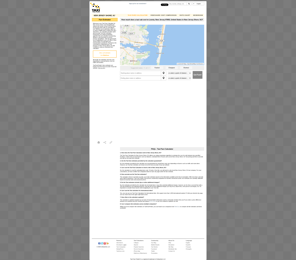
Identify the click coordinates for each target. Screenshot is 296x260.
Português (189, 249)
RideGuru (177, 206)
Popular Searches (139, 247)
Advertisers (119, 242)
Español (188, 245)
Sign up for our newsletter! (137, 3)
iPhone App (137, 251)
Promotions (154, 253)
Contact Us (171, 251)
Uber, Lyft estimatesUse (104, 54)
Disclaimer (171, 245)
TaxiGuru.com (120, 251)
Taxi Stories (154, 247)
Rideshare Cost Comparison (163, 15)
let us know (152, 201)
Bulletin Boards (155, 245)
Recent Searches (139, 249)
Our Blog (153, 242)
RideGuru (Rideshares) (140, 253)
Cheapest (171, 68)
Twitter (153, 251)
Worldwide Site (172, 249)
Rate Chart (185, 15)
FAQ (169, 242)
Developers (119, 245)
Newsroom (198, 15)
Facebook (154, 249)
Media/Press (119, 249)
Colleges (136, 242)
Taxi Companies (120, 247)
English (188, 242)
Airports (136, 245)
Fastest (157, 68)
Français (188, 247)
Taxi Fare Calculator (138, 15)
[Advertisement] (105, 103)
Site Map (170, 247)
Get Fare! (198, 75)
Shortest (186, 68)
